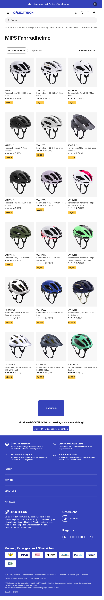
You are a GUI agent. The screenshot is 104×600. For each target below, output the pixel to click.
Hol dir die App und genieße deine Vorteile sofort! (48, 4)
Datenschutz (27, 575)
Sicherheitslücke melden (46, 575)
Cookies (84, 575)
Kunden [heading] (8, 469)
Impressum (15, 575)
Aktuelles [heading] (10, 502)
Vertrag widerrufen (37, 578)
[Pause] (95, 4)
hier (57, 588)
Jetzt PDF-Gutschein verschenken (51, 429)
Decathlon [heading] (10, 491)
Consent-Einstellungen (69, 575)
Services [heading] (9, 480)
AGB (6, 575)
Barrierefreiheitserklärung (16, 578)
